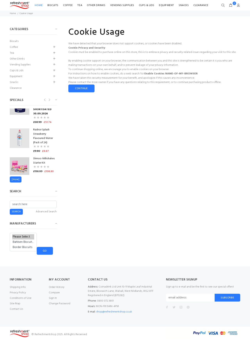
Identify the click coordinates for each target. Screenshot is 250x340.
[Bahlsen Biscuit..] (23, 242)
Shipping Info (18, 287)
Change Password (59, 303)
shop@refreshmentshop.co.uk (114, 312)
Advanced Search (46, 212)
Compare (54, 292)
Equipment (166, 5)
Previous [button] (44, 99)
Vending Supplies (122, 5)
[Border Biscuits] (23, 247)
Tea (79, 5)
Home (39, 5)
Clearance (200, 5)
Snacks (184, 5)
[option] (33, 109)
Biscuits (52, 5)
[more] (15, 179)
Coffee (68, 5)
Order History (56, 287)
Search (15, 191)
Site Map (15, 303)
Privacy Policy (18, 292)
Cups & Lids (146, 5)
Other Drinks (96, 5)
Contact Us (16, 309)
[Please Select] (23, 236)
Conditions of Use (20, 298)
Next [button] (49, 99)
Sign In (53, 298)
